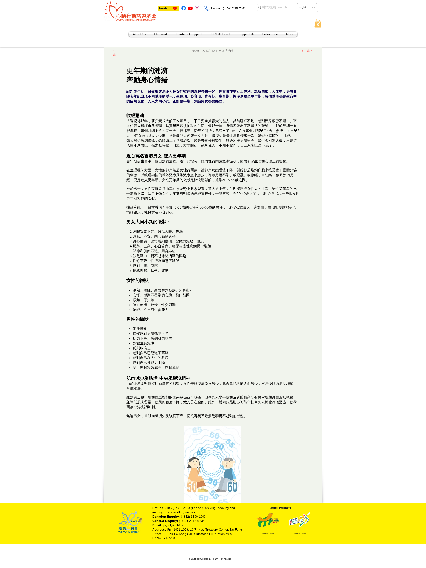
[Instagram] (197, 8)
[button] (318, 23)
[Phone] (207, 8)
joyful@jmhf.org (174, 525)
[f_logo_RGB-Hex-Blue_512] (183, 8)
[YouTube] (190, 8)
